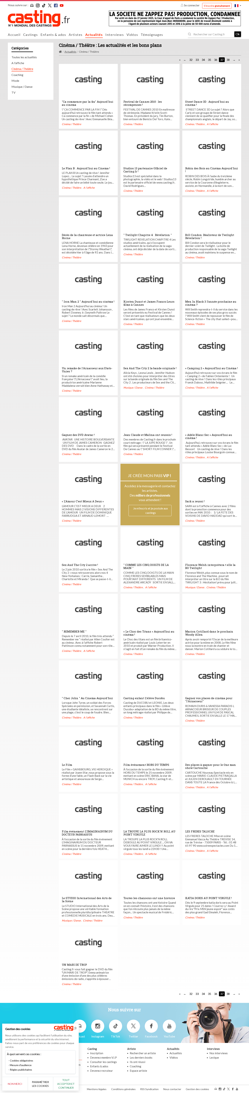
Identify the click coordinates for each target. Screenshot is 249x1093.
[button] (238, 5)
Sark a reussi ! (195, 501)
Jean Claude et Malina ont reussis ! (147, 435)
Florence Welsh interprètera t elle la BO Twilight (210, 566)
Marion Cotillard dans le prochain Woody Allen (209, 633)
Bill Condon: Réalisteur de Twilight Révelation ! (209, 236)
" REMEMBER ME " (74, 631)
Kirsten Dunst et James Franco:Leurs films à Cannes (148, 303)
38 (228, 59)
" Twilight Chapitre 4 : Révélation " (147, 235)
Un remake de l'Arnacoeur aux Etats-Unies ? (87, 369)
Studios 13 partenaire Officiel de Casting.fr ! (145, 169)
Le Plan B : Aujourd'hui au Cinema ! (86, 168)
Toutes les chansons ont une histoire (149, 898)
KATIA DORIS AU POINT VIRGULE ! (208, 898)
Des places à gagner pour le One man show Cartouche (210, 766)
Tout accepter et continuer (66, 1083)
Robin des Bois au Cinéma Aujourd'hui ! (211, 169)
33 (197, 59)
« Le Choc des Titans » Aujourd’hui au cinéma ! (148, 633)
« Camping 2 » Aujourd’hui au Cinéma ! (211, 368)
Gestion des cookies (197, 1089)
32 (190, 59)
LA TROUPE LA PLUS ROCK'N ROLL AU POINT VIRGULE (149, 833)
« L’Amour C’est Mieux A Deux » (83, 501)
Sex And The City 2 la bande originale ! (149, 368)
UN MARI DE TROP (74, 964)
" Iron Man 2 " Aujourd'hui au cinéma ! (88, 301)
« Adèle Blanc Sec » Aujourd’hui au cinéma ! (208, 436)
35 (209, 59)
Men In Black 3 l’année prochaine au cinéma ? (210, 303)
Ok (238, 34)
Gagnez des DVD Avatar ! (78, 435)
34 (203, 59)
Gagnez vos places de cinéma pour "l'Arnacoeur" (208, 699)
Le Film (67, 765)
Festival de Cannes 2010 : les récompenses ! (142, 103)
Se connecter (191, 5)
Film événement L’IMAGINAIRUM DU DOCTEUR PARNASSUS (87, 833)
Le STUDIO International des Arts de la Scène (87, 899)
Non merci (15, 1083)
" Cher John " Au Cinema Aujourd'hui (87, 698)
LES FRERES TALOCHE (200, 831)
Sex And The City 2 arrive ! (80, 565)
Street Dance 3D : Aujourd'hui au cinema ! (207, 103)
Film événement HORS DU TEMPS (146, 765)
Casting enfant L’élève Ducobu (144, 698)
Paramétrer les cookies (40, 1083)
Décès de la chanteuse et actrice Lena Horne (87, 236)
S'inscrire (217, 5)
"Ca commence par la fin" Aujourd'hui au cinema (87, 103)
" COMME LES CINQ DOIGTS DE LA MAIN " (146, 566)
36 (215, 59)
